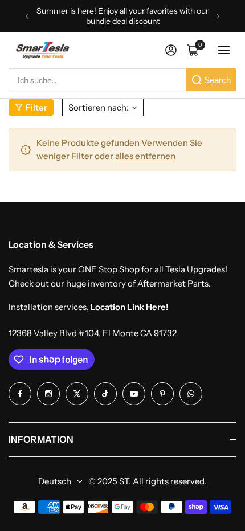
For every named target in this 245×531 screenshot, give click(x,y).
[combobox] (97, 79)
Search (217, 80)
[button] (27, 16)
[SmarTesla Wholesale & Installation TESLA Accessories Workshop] (43, 50)
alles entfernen (145, 155)
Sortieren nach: (98, 107)
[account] (171, 50)
